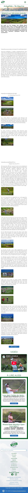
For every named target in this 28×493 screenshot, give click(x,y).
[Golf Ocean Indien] (3, 2)
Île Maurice (19, 6)
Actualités (8, 6)
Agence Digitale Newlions (19, 490)
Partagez (15, 346)
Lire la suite (14, 403)
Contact (14, 471)
